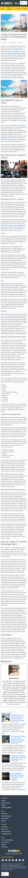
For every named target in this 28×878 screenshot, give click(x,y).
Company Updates (6, 807)
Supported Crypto (6, 816)
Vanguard (19, 225)
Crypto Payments (13, 42)
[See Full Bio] (20, 704)
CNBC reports (4, 138)
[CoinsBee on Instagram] (19, 860)
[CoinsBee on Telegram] (16, 860)
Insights (3, 805)
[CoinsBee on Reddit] (9, 860)
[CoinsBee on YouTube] (6, 860)
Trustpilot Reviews (6, 833)
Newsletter (4, 813)
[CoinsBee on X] (2, 860)
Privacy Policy (5, 842)
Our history (4, 827)
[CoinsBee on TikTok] (23, 860)
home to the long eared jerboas (16, 53)
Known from (4, 829)
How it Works (5, 818)
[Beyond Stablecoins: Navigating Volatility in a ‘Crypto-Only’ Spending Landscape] (6, 776)
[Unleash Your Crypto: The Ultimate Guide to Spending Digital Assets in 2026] (6, 759)
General (20, 42)
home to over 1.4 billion (12, 51)
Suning (3, 227)
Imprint (3, 844)
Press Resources (6, 831)
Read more (20, 752)
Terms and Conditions (7, 840)
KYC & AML (4, 847)
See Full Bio (16, 704)
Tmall (10, 225)
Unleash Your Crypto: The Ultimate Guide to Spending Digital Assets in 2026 (18, 757)
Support (3, 820)
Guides (3, 800)
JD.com (14, 225)
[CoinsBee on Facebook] (13, 860)
